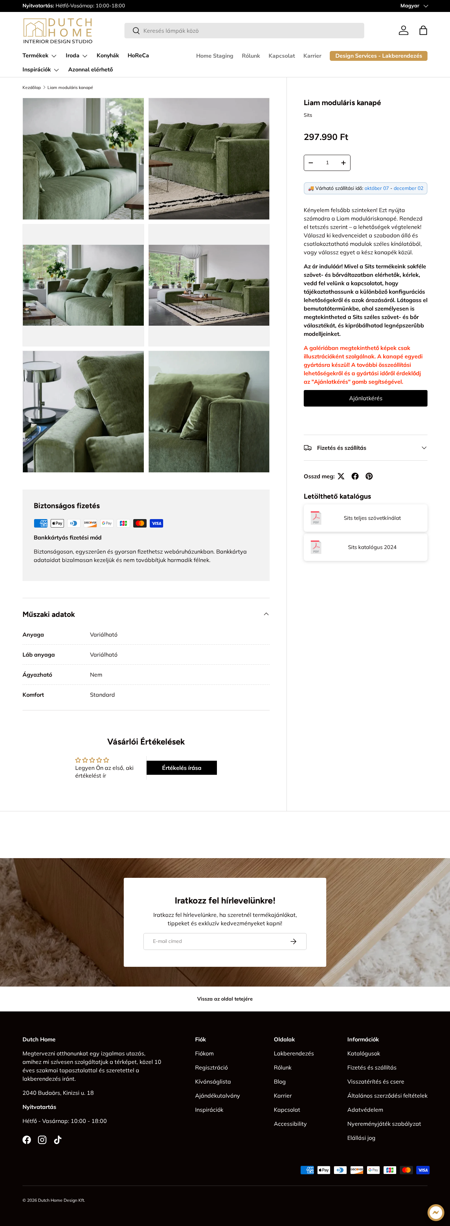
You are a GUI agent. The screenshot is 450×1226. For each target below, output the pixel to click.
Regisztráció (211, 1067)
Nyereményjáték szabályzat (384, 1123)
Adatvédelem (365, 1109)
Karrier (312, 56)
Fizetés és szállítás (372, 1067)
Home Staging (214, 56)
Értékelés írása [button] (181, 767)
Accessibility (290, 1123)
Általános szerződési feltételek (387, 1095)
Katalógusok (363, 1053)
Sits (308, 115)
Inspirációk (36, 70)
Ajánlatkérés (365, 398)
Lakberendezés (294, 1053)
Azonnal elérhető (90, 70)
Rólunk (251, 56)
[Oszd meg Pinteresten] (369, 476)
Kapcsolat (282, 56)
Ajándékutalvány (217, 1095)
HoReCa (138, 55)
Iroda (72, 55)
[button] (423, 30)
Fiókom (204, 1053)
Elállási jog (361, 1137)
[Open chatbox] (436, 1212)
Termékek (35, 55)
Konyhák (108, 55)
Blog (280, 1081)
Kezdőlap (31, 87)
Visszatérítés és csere (375, 1081)
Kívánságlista (213, 1081)
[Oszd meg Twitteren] (341, 476)
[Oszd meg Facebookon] (355, 476)
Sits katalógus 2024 (372, 547)
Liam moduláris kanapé (70, 87)
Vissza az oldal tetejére (225, 999)
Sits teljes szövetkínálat (372, 518)
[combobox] (244, 30)
